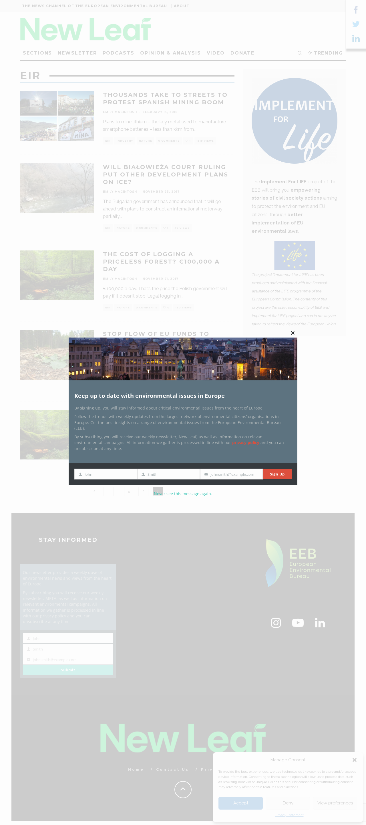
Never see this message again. (183, 493)
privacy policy (245, 442)
